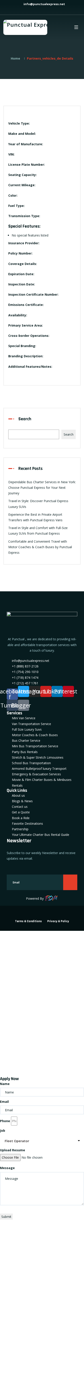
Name (5, 1084)
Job (2, 1130)
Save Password (20, 1070)
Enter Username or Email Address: (30, 979)
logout (8, 950)
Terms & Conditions (28, 921)
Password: (11, 1009)
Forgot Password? (16, 1060)
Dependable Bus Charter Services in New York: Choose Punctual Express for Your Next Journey (42, 487)
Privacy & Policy (58, 921)
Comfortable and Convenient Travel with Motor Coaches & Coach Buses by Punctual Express (40, 547)
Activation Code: (16, 1331)
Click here (7, 1280)
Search (24, 419)
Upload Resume (12, 1150)
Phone (5, 1121)
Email (4, 1101)
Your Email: (12, 1301)
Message (7, 1168)
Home (15, 58)
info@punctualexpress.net (44, 4)
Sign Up (38, 1060)
